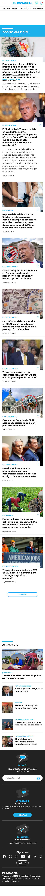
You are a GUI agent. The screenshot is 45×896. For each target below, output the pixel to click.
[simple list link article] (22, 660)
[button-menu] (3, 3)
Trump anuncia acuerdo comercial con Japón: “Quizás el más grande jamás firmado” (19, 375)
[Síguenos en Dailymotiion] (41, 856)
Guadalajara (38, 8)
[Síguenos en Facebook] (4, 856)
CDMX (14, 8)
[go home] (22, 873)
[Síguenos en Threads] (35, 856)
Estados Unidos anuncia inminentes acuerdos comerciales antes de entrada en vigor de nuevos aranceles (19, 472)
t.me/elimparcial (22, 840)
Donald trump (9, 125)
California (7, 515)
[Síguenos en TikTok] (29, 856)
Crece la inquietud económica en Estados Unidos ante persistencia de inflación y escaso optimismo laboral (19, 274)
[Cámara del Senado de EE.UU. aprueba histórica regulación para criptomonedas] (22, 403)
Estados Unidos (9, 60)
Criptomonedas (10, 416)
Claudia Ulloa (13, 80)
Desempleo (7, 211)
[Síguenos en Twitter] (10, 856)
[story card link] (22, 49)
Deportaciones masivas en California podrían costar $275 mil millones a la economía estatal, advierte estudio (19, 523)
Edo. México (25, 8)
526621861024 (22, 804)
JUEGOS (6, 8)
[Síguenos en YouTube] (23, 856)
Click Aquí (22, 815)
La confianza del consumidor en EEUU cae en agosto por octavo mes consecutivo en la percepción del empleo (19, 325)
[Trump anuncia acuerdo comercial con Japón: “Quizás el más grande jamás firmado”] (22, 354)
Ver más (22, 594)
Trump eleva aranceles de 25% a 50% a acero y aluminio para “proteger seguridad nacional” (19, 574)
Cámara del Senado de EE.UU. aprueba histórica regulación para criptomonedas (19, 423)
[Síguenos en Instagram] (16, 856)
